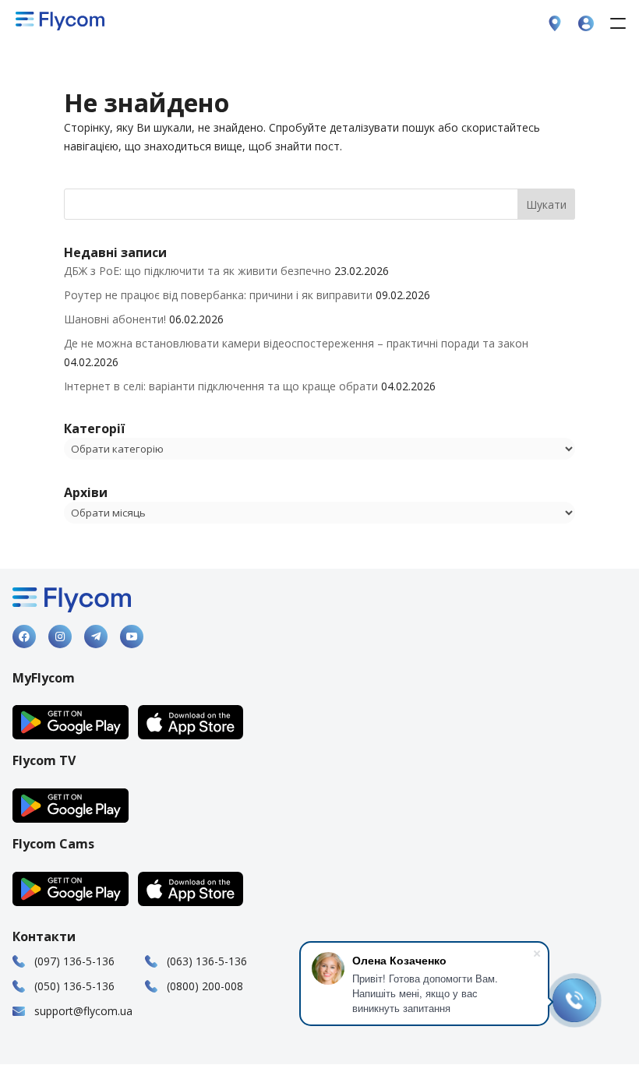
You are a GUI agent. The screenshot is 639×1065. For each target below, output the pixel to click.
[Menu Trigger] (617, 23)
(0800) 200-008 (205, 986)
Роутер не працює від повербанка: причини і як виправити (218, 294)
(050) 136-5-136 (74, 986)
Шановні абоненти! (115, 319)
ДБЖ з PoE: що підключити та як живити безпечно (197, 270)
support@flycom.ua (83, 1010)
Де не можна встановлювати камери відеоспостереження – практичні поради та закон (296, 343)
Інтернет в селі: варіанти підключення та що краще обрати (221, 386)
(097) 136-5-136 (74, 961)
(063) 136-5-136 (207, 961)
